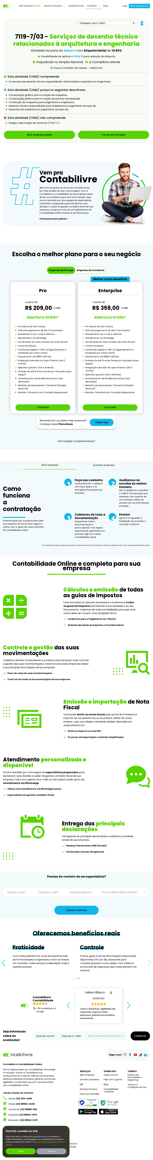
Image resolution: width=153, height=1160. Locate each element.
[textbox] (123, 892)
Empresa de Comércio (91, 270)
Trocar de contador (114, 134)
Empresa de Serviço (61, 270)
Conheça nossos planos (53, 218)
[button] (3, 963)
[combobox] (106, 23)
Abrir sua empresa (139, 5)
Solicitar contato (76, 910)
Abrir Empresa (49, 465)
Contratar (43, 407)
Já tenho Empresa (103, 465)
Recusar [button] (51, 1151)
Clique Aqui (101, 422)
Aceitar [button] (20, 1151)
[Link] (125, 1055)
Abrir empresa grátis (39, 134)
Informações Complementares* (76, 441)
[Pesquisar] (142, 23)
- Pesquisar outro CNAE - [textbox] (92, 23)
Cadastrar (140, 1036)
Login (124, 5)
